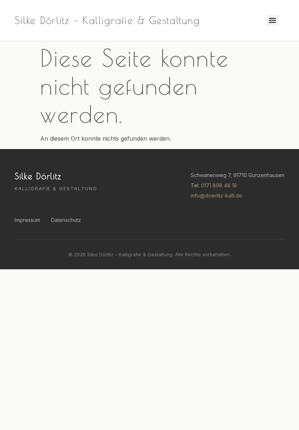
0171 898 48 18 (219, 185)
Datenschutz (66, 220)
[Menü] (272, 20)
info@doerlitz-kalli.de (216, 195)
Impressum (27, 220)
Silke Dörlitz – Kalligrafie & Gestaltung (107, 20)
